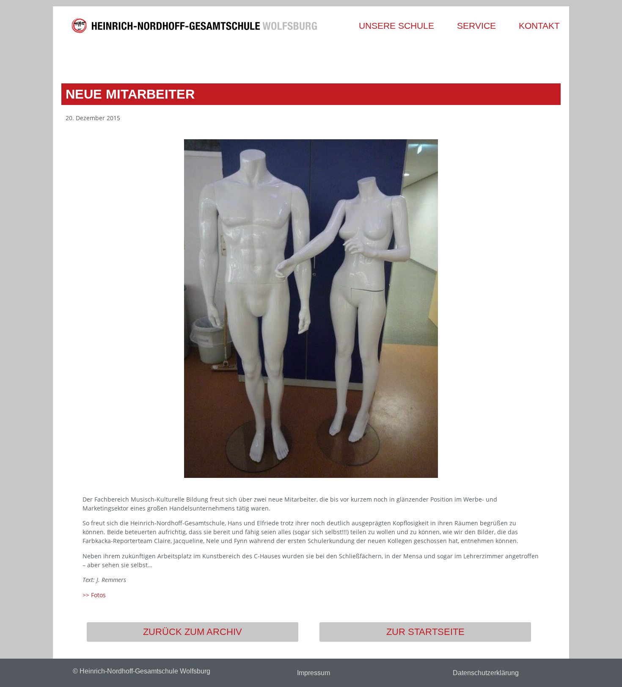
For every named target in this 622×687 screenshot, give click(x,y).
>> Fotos (94, 595)
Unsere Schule (396, 25)
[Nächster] (435, 58)
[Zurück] (187, 58)
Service (476, 25)
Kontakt (539, 25)
